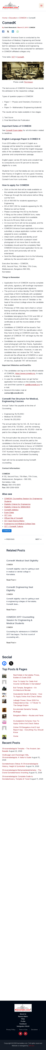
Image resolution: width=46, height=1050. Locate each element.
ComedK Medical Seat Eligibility (22, 560)
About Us (23, 1014)
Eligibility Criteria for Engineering (17, 504)
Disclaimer (34, 1029)
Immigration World (23, 1026)
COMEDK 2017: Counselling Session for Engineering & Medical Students (20, 620)
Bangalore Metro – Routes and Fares (28, 715)
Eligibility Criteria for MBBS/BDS (17, 507)
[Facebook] (3, 31)
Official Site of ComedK (13, 518)
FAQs (23, 1019)
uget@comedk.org (32, 385)
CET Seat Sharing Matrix (14, 521)
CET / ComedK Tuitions (13, 526)
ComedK (20, 57)
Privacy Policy (10, 1029)
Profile (23, 1021)
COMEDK (32, 27)
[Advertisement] (23, 903)
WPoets (31, 1046)
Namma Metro (23, 1016)
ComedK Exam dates (14, 130)
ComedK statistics (11, 510)
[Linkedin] (13, 31)
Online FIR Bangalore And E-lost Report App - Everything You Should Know (28, 729)
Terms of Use (23, 1029)
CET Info (8, 515)
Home (15, 736)
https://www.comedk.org (25, 373)
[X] (8, 31)
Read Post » (11, 580)
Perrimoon (28, 82)
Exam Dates (9, 512)
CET (13, 57)
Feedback (23, 1024)
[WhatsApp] (18, 31)
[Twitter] (25, 1033)
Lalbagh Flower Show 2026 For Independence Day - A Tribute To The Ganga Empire (27, 702)
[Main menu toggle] (41, 5)
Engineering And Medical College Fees (19, 524)
